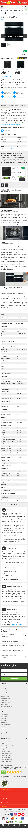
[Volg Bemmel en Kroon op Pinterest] (22, 814)
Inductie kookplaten (5, 724)
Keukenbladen (4, 692)
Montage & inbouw (5, 802)
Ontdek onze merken (6, 742)
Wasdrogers (4, 716)
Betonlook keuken (5, 702)
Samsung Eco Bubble (6, 751)
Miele (2, 19)
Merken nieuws (5, 738)
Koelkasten (3, 726)
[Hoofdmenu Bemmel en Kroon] (1, 7)
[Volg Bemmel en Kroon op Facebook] (11, 814)
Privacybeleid (7, 811)
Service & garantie (5, 800)
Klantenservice (5, 789)
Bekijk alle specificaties (7, 148)
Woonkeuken (4, 700)
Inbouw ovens (13, 318)
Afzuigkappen (4, 728)
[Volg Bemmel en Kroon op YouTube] (19, 814)
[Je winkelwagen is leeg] (25, 7)
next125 (3, 694)
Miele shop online (5, 734)
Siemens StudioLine (6, 761)
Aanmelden (14, 678)
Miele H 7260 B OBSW (16, 168)
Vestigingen (4, 806)
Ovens (4, 318)
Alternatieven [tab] (14, 105)
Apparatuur (4, 711)
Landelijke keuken (5, 698)
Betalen (3, 797)
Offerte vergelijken (5, 704)
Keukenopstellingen (5, 690)
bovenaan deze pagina (16, 624)
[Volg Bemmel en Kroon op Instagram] (15, 814)
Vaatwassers (4, 722)
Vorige (3, 13)
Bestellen (3, 793)
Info (22, 179)
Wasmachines (4, 714)
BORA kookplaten (5, 732)
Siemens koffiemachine (6, 759)
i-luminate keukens (5, 696)
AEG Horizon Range (6, 743)
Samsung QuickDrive (6, 755)
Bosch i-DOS (4, 747)
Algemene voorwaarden (18, 811)
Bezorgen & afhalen (5, 795)
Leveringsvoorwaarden (6, 706)
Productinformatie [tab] (5, 105)
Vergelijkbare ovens (7, 76)
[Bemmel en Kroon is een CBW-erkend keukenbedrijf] (18, 821)
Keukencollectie (4, 687)
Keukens (3, 683)
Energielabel (7, 130)
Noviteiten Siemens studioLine (8, 745)
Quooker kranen (5, 720)
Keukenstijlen (4, 688)
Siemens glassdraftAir (6, 753)
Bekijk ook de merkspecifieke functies (11, 124)
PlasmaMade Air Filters (6, 757)
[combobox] (13, 6)
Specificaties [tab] (22, 105)
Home (7, 13)
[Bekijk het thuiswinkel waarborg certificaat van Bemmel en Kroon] (22, 2)
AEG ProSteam (4, 749)
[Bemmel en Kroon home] (8, 2)
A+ (25, 51)
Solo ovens (23, 318)
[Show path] (13, 13)
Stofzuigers (3, 718)
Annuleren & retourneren (7, 798)
